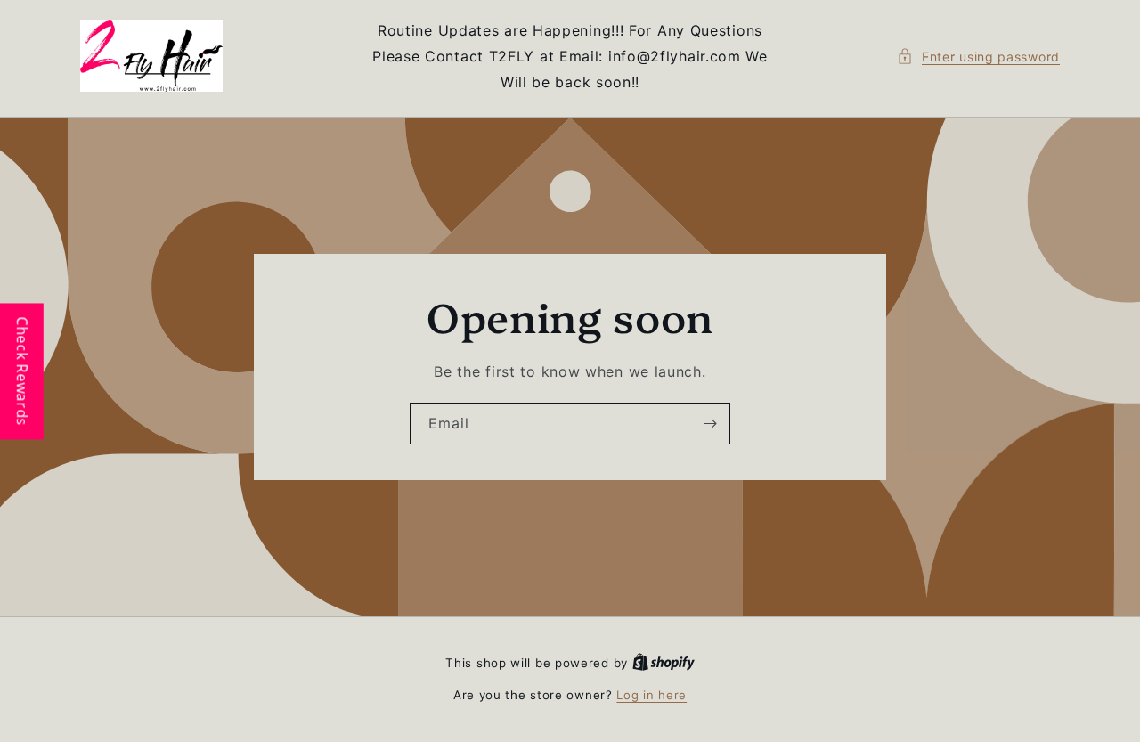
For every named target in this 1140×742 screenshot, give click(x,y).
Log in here (651, 695)
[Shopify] (663, 663)
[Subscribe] (709, 423)
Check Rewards (22, 371)
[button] (978, 56)
